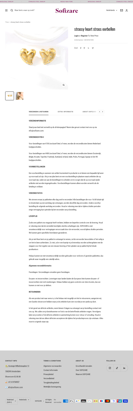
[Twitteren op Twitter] (88, 48)
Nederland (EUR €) (10, 401)
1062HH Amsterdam (12, 371)
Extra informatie (65, 112)
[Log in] (126, 10)
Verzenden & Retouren (38, 112)
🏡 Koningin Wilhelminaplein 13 (17, 366)
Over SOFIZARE (81, 370)
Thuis (7, 22)
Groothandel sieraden (84, 366)
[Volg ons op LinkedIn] (124, 368)
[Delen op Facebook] (80, 48)
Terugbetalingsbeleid (51, 382)
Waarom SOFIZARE (83, 374)
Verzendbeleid (49, 378)
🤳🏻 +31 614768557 (12, 382)
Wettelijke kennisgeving (52, 387)
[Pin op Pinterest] (84, 48)
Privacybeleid (48, 374)
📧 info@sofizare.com (14, 387)
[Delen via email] (93, 48)
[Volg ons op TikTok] (117, 368)
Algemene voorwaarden (52, 366)
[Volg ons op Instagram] (110, 368)
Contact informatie (51, 370)
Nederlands (110, 10)
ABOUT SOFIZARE (89, 112)
